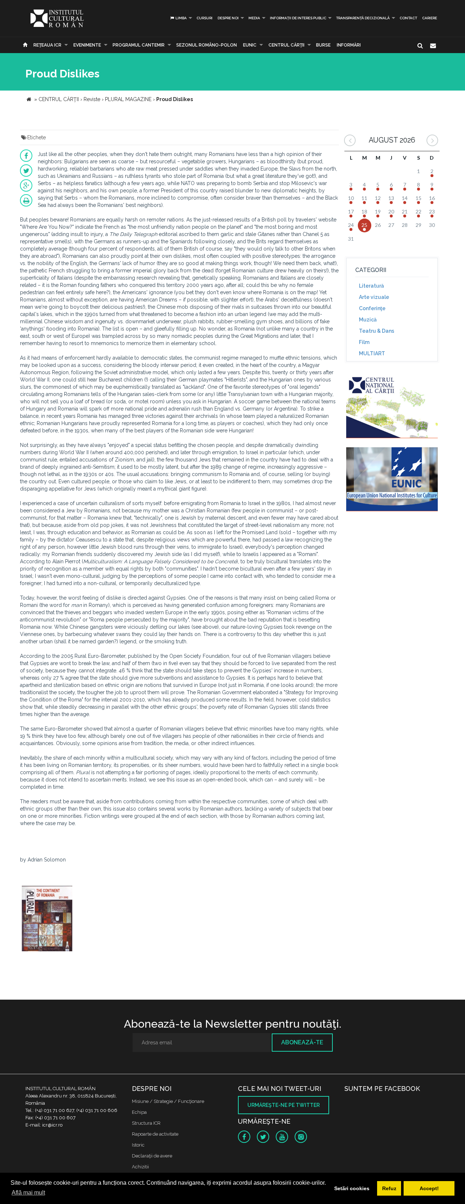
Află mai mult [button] (28, 1192)
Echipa (139, 1112)
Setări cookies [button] (351, 1188)
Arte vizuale (374, 297)
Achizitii (140, 1166)
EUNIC (249, 45)
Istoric (138, 1145)
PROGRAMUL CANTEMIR (139, 45)
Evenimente (87, 45)
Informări (349, 45)
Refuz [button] (389, 1188)
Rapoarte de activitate (155, 1134)
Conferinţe (372, 308)
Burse (323, 45)
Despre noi (228, 18)
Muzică (368, 320)
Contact (408, 18)
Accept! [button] (429, 1188)
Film (364, 342)
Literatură (371, 286)
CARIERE (429, 18)
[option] (47, 919)
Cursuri (205, 18)
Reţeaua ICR (47, 45)
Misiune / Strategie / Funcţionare (168, 1101)
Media (254, 18)
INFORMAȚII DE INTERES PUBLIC (298, 18)
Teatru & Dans (376, 331)
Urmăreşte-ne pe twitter (283, 1105)
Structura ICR (146, 1123)
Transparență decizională (363, 18)
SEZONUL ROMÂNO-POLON (206, 45)
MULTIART (372, 353)
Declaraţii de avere (152, 1156)
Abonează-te (302, 1042)
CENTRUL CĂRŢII (286, 45)
